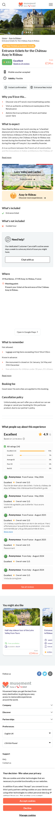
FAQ (4, 759)
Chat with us (27, 259)
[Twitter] (44, 674)
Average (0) (11, 460)
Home (4, 38)
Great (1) (10, 455)
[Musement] (27, 4)
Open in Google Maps (26, 332)
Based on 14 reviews (21, 64)
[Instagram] (49, 674)
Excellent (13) (11, 451)
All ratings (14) (13, 446)
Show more (8, 532)
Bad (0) (9, 468)
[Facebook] (38, 674)
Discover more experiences (31, 197)
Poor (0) (10, 464)
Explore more (26, 179)
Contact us (7, 763)
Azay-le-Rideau (15, 38)
